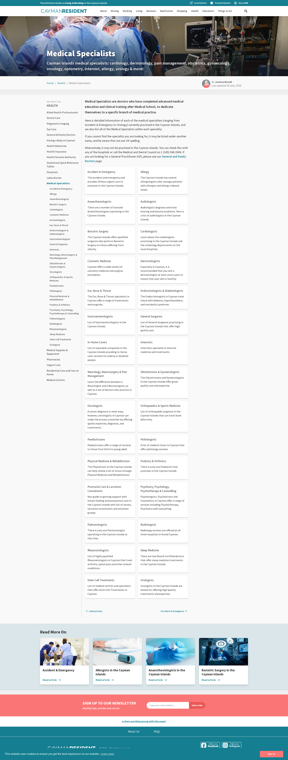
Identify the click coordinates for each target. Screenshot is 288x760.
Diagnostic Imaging (58, 123)
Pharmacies (53, 359)
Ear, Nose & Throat (59, 225)
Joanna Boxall (223, 82)
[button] (246, 11)
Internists (54, 249)
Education (208, 11)
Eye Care (51, 129)
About (103, 11)
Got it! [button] (271, 754)
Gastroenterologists (60, 239)
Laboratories (54, 177)
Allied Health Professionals (62, 112)
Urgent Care (53, 365)
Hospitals (52, 172)
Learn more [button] (107, 753)
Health (194, 11)
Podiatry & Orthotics (60, 304)
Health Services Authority (61, 157)
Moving (115, 11)
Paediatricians (57, 285)
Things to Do (225, 11)
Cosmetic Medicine (59, 214)
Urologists (55, 344)
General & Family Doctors (61, 134)
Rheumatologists (58, 329)
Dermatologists (57, 220)
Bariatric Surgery (58, 204)
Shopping (182, 11)
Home (50, 83)
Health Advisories (57, 146)
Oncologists (56, 271)
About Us (134, 731)
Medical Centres (56, 380)
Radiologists (56, 323)
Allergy (53, 193)
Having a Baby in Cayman (61, 140)
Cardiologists (56, 209)
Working (127, 11)
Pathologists (56, 290)
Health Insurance (56, 151)
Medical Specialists (58, 183)
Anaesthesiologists (59, 199)
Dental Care (53, 118)
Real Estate (166, 11)
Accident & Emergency (61, 188)
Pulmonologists (57, 318)
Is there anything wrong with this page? (144, 721)
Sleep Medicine (57, 334)
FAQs (157, 731)
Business (151, 11)
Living (139, 11)
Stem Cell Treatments (60, 339)
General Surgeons (59, 244)
